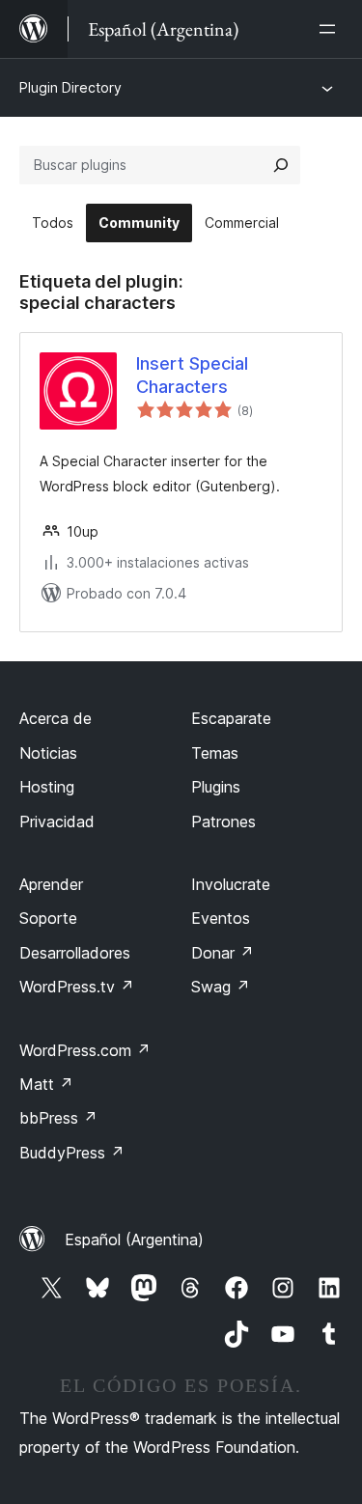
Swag (220, 986)
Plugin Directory (70, 87)
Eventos (220, 918)
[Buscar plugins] (281, 165)
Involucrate (230, 884)
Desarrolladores (74, 952)
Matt (46, 1084)
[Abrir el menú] (331, 29)
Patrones (223, 821)
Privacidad (57, 821)
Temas (214, 753)
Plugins (215, 786)
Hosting (46, 786)
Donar (222, 952)
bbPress (58, 1118)
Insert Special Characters (192, 374)
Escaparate (231, 718)
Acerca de (55, 718)
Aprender (51, 884)
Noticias (48, 753)
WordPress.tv (76, 986)
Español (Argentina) (134, 1239)
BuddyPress (72, 1152)
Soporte (48, 918)
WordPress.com (85, 1050)
